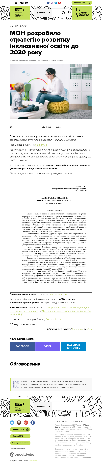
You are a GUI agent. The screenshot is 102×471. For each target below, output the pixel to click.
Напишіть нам (79, 3)
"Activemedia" (34, 460)
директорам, (35, 60)
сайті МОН (41, 144)
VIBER (47, 346)
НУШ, (54, 60)
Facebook (77, 329)
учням (60, 60)
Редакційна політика (20, 443)
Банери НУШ (18, 436)
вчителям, (24, 60)
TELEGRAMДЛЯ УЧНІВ (73, 346)
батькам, (14, 60)
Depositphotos (53, 319)
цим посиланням (58, 294)
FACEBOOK (22, 346)
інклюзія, (46, 60)
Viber (89, 329)
